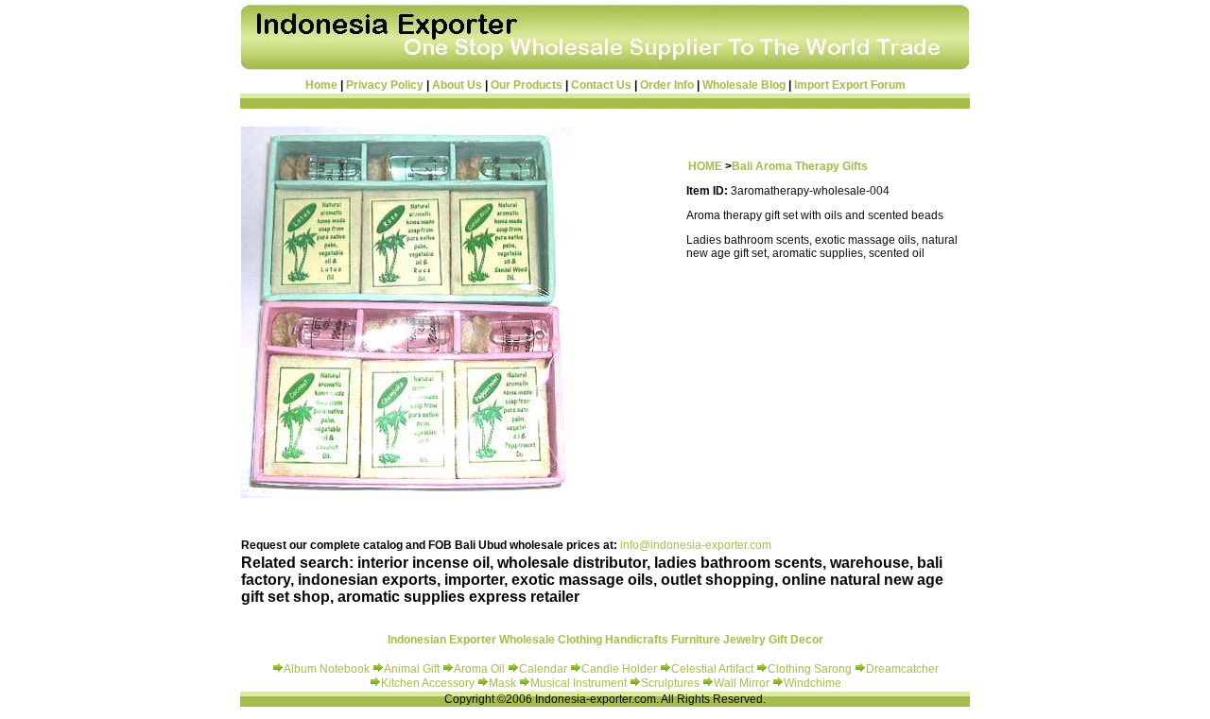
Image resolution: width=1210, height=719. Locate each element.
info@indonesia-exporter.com (695, 545)
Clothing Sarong (810, 669)
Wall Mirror (741, 683)
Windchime (812, 683)
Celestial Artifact (712, 669)
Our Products (526, 85)
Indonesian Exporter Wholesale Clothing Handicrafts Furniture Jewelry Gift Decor (605, 639)
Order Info (667, 85)
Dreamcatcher (902, 669)
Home (321, 85)
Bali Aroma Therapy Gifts (800, 166)
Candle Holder (619, 669)
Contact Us (601, 85)
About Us (457, 85)
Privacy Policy (385, 85)
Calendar (544, 669)
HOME (705, 166)
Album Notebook (327, 669)
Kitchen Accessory (428, 683)
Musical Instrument (580, 683)
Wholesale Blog (744, 85)
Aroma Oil (479, 669)
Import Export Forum (850, 85)
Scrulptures (671, 683)
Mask (504, 683)
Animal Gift (412, 669)
